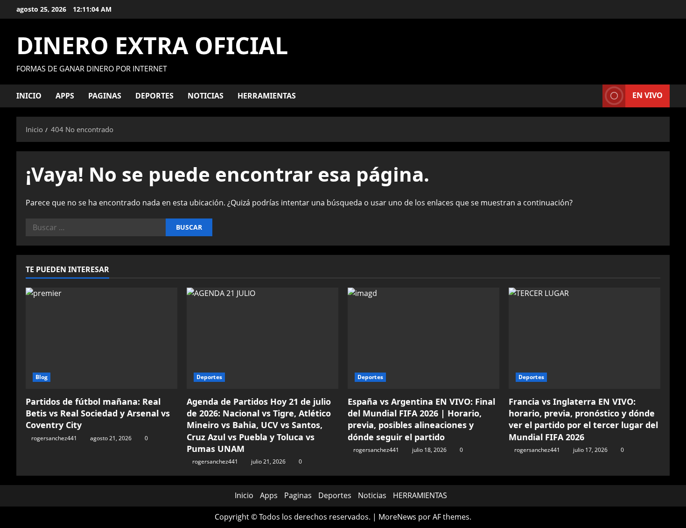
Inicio (29, 96)
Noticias (206, 96)
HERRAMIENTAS (267, 96)
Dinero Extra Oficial (152, 45)
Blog (41, 377)
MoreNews (397, 517)
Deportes (154, 96)
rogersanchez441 (54, 438)
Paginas (104, 96)
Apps (65, 96)
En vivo (647, 95)
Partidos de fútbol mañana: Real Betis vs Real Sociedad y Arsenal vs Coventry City (98, 413)
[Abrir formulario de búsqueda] (592, 96)
